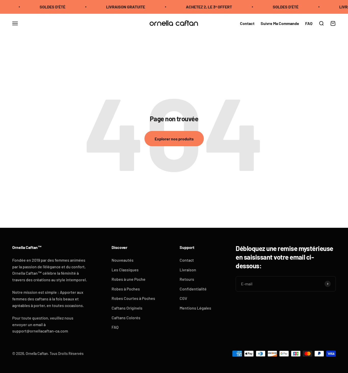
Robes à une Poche (128, 279)
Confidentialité (193, 288)
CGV (183, 298)
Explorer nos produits (174, 138)
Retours (187, 279)
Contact (247, 23)
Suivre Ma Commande (280, 23)
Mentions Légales (195, 307)
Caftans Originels (127, 307)
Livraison (188, 269)
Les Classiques (125, 269)
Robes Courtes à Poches (133, 298)
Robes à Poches (126, 288)
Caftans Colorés (126, 317)
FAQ (308, 23)
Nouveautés (122, 260)
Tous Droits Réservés (67, 353)
